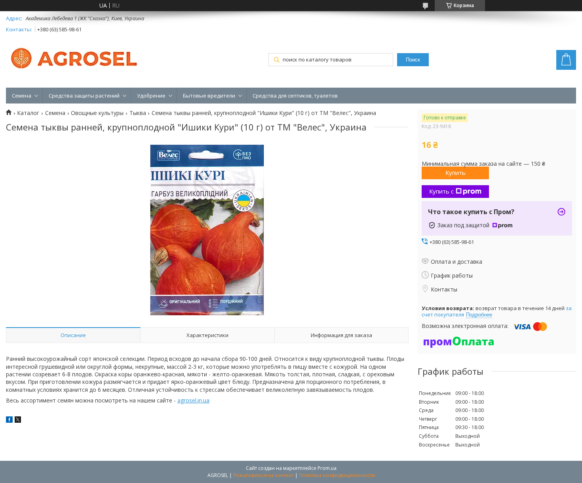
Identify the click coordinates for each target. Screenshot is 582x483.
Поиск (413, 60)
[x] (18, 420)
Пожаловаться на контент (263, 475)
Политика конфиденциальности (337, 475)
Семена (21, 95)
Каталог (28, 113)
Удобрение (151, 95)
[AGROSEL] (75, 56)
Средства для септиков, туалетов (295, 95)
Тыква (137, 113)
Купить (455, 172)
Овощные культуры (97, 113)
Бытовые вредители (209, 95)
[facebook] (9, 420)
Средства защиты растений (84, 95)
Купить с (441, 191)
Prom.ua (327, 468)
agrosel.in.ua (193, 400)
